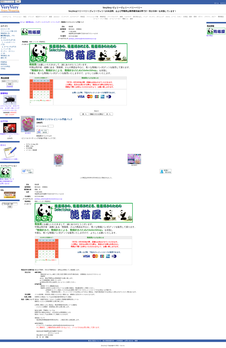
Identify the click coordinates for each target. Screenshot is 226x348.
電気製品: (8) (5, 56)
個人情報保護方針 (6, 181)
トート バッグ (55, 22)
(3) (8, 47)
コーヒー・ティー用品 (100, 18)
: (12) (8, 37)
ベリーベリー (136, 8)
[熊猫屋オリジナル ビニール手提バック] (58, 164)
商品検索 (5, 78)
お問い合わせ (4, 183)
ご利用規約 (119, 340)
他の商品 (209, 36)
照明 (195, 16)
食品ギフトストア (41, 16)
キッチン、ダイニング (156, 16)
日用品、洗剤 (187, 16)
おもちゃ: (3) (5, 29)
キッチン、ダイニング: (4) (8, 52)
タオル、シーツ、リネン (173, 16)
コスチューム (6, 16)
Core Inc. (122, 345)
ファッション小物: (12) (9, 31)
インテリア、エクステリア (70, 16)
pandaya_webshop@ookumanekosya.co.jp (82, 38)
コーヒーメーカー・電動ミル (118, 18)
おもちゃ (57, 16)
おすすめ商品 (5, 66)
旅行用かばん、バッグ (32, 22)
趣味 (131, 18)
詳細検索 (10, 87)
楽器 (50, 16)
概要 (136, 340)
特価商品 (4, 62)
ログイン (223, 3)
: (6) (8, 40)
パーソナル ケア (113, 16)
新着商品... (4, 64)
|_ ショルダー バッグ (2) (8, 43)
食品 (24, 16)
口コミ (3, 145)
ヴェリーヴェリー (120, 8)
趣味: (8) (4, 58)
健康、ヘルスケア (125, 16)
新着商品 (4, 93)
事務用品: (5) (5, 33)
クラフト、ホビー (210, 16)
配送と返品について (7, 179)
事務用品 (103, 16)
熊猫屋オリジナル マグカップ (9, 135)
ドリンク (31, 16)
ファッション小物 (92, 16)
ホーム (216, 3)
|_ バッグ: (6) (6, 49)
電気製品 (221, 16)
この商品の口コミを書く (9, 159)
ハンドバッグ (45, 22)
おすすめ (4, 121)
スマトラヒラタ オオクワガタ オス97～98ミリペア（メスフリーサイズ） (9, 108)
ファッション (17, 16)
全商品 (3, 69)
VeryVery (107, 8)
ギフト (200, 16)
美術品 (82, 16)
